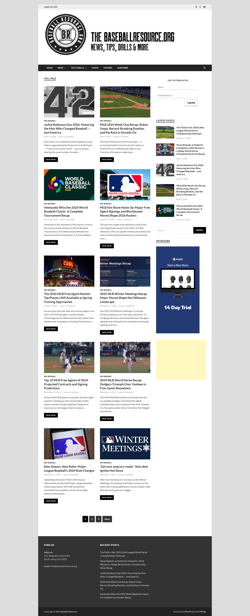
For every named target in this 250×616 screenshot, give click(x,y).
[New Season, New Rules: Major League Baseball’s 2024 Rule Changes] (69, 443)
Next (107, 519)
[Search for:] (181, 230)
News (60, 68)
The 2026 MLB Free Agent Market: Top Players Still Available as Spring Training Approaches (68, 298)
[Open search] (204, 68)
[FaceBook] (196, 6)
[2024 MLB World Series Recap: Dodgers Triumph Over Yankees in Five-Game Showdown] (125, 357)
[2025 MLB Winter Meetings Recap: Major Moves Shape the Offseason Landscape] (125, 271)
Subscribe (122, 68)
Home (49, 68)
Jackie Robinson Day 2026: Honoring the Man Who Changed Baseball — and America (69, 128)
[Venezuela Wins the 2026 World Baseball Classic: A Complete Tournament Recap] (69, 184)
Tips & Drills (77, 68)
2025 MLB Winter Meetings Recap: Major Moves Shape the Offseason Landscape (124, 298)
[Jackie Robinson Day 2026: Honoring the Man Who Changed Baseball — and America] (69, 101)
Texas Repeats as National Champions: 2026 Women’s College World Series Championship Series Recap (190, 149)
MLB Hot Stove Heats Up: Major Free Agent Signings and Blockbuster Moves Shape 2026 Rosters (125, 211)
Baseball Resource (69, 611)
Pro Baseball (50, 121)
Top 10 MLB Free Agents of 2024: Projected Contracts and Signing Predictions (66, 384)
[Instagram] (200, 6)
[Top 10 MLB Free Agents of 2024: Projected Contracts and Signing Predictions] (69, 357)
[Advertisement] (181, 359)
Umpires (107, 68)
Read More (50, 159)
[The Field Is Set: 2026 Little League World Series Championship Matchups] (165, 127)
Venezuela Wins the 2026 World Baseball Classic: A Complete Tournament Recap (66, 211)
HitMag (202, 611)
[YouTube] (204, 6)
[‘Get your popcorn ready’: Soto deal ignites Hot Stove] (125, 443)
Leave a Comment (65, 136)
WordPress (189, 611)
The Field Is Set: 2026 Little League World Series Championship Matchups (190, 130)
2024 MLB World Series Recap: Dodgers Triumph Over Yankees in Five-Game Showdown (123, 384)
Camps (95, 68)
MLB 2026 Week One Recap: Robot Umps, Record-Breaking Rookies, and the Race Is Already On (124, 128)
